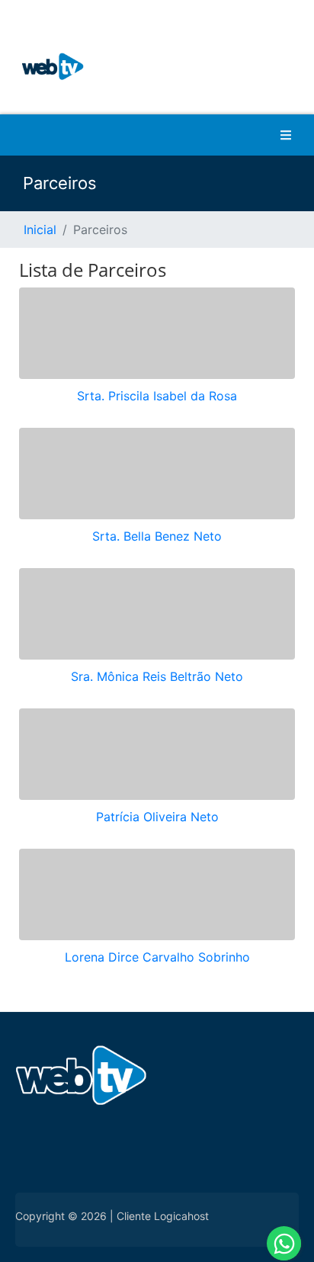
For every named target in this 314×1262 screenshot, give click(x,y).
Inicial (40, 229)
